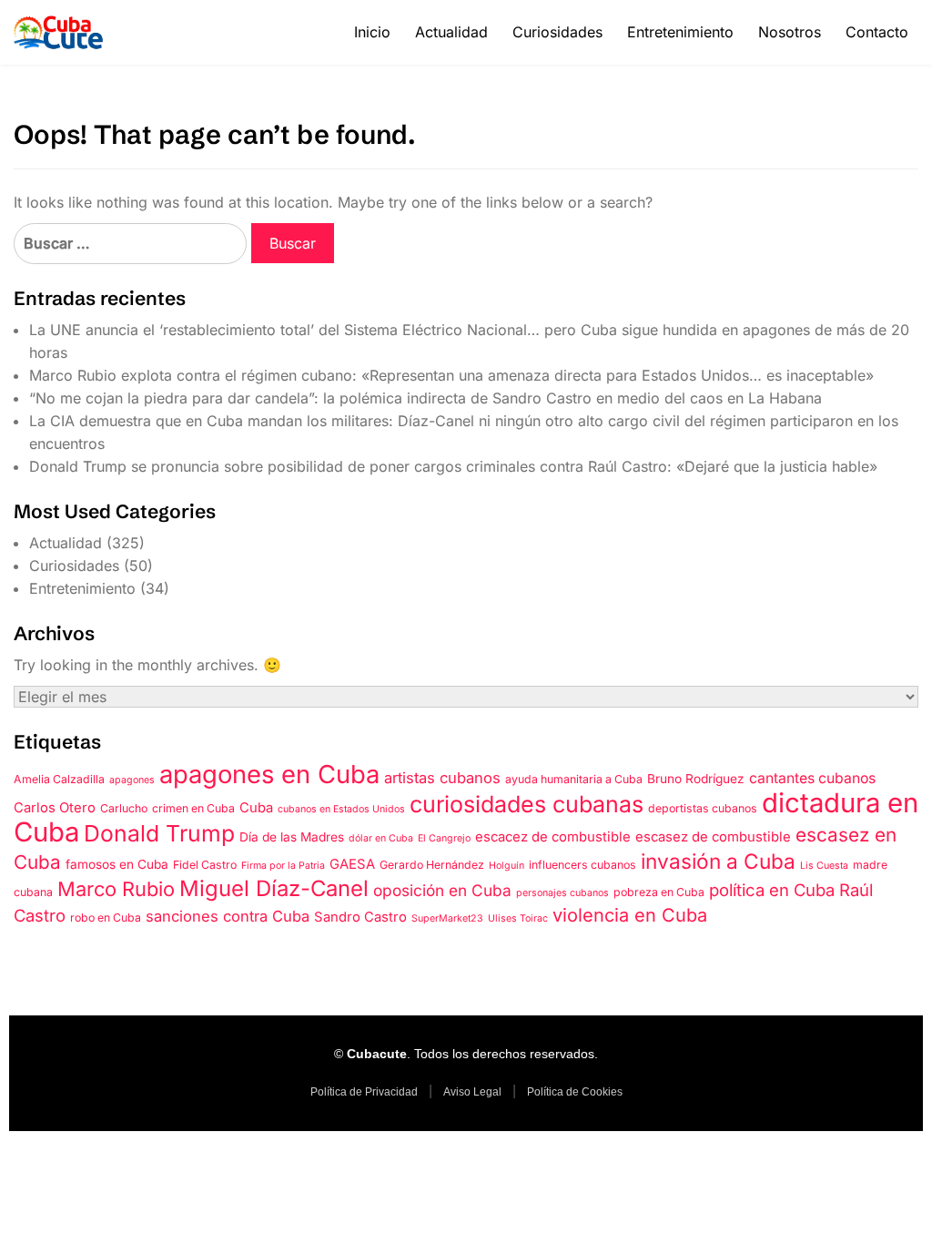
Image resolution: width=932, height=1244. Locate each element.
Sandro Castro (360, 917)
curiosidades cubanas (526, 804)
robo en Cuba (105, 917)
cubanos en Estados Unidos (341, 809)
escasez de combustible (713, 837)
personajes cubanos (562, 893)
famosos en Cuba (117, 864)
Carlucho (123, 808)
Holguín (506, 866)
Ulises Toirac (518, 918)
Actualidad (451, 32)
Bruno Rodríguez (696, 778)
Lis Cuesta (824, 866)
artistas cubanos (442, 778)
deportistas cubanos (702, 808)
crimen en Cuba (193, 808)
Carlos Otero (55, 808)
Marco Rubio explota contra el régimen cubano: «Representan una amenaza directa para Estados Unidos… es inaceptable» (451, 375)
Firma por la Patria (283, 866)
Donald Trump (159, 833)
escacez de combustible (553, 837)
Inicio (372, 32)
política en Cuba (772, 890)
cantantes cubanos (812, 778)
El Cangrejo (444, 838)
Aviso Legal (472, 1092)
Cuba (256, 808)
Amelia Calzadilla (59, 779)
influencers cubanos (582, 865)
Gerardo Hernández (432, 865)
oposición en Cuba (442, 890)
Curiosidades (557, 32)
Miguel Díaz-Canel (274, 888)
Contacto (877, 32)
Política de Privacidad (364, 1092)
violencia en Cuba (629, 915)
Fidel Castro (205, 865)
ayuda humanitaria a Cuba (574, 779)
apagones (132, 780)
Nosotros (789, 32)
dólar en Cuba (381, 838)
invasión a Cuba (718, 861)
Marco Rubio (116, 889)
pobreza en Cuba (658, 892)
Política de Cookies (575, 1092)
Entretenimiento (680, 32)
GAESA (352, 864)
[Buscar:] (130, 243)
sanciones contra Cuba (227, 916)
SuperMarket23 (447, 918)
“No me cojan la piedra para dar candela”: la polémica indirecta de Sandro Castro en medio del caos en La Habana (425, 398)
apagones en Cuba (269, 774)
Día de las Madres (291, 837)
